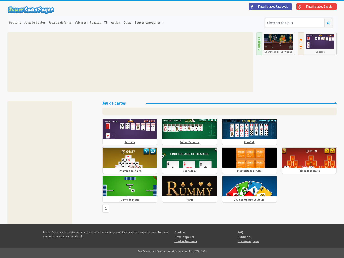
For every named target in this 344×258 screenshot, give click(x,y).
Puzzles (95, 22)
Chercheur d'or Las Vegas (278, 52)
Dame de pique (129, 199)
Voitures (81, 22)
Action (115, 22)
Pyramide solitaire (130, 170)
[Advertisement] (128, 62)
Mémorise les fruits (249, 170)
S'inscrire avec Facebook (272, 6)
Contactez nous (185, 241)
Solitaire (15, 22)
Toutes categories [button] (148, 22)
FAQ (240, 232)
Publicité (244, 237)
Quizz (127, 22)
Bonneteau (189, 170)
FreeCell (249, 142)
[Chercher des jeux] (328, 22)
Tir (106, 22)
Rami (190, 199)
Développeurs (184, 237)
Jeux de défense (60, 22)
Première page (248, 241)
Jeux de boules (34, 22)
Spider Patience (189, 142)
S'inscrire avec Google (319, 6)
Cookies (180, 232)
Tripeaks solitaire (309, 170)
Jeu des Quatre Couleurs (249, 199)
